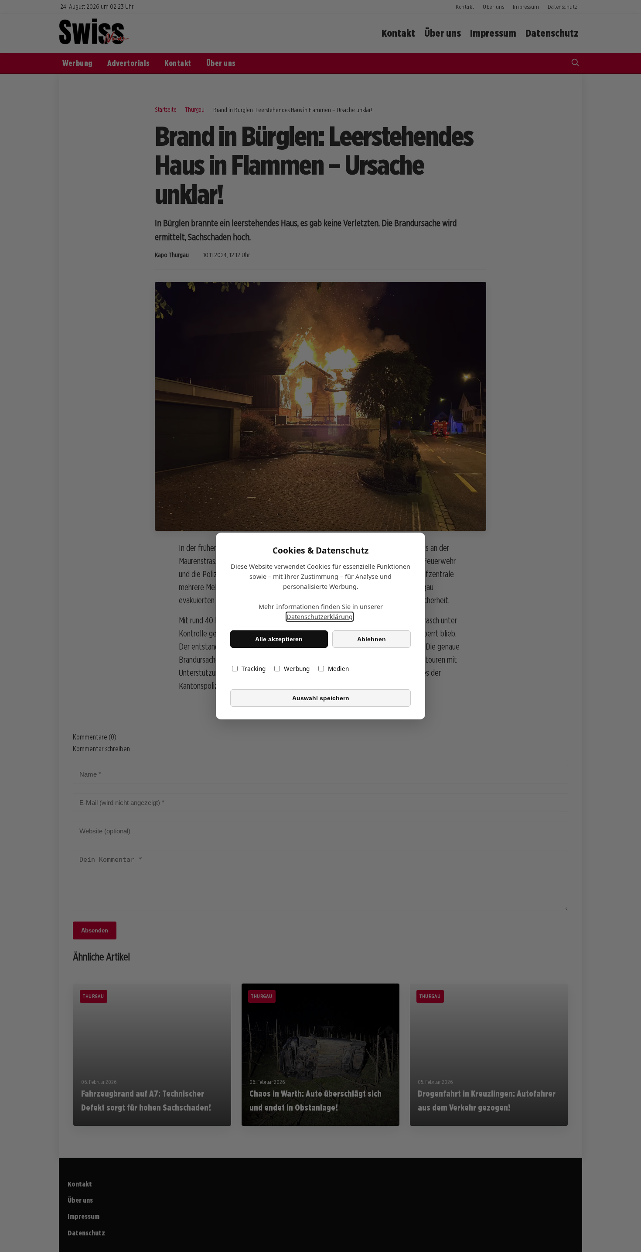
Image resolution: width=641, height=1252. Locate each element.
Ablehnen (371, 639)
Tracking (254, 668)
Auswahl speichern (320, 698)
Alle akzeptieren (279, 639)
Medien (338, 668)
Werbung (297, 668)
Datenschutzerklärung (319, 616)
